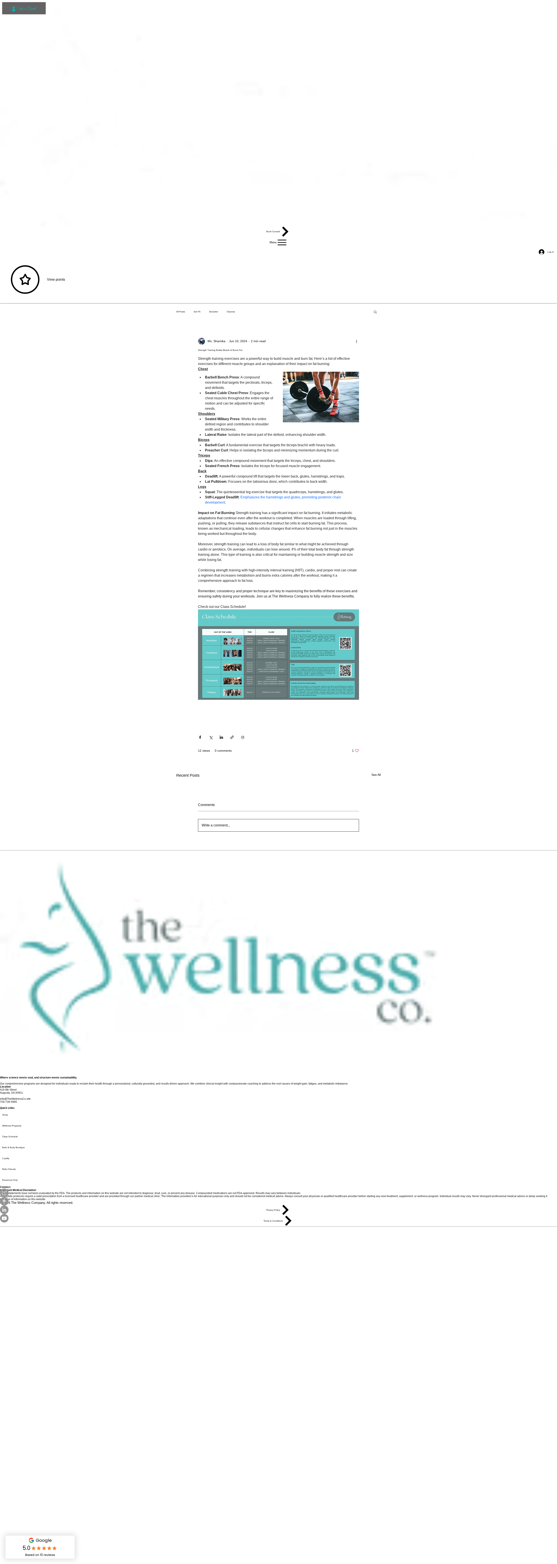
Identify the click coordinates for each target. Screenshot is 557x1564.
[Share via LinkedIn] (221, 737)
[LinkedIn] (278, 1210)
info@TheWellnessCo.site (15, 1098)
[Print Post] (243, 737)
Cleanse (231, 311)
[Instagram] (278, 1193)
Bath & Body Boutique (13, 1147)
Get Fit (197, 311)
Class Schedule (10, 1136)
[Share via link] (232, 737)
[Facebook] (278, 1201)
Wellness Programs (11, 1125)
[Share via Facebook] (200, 737)
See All (376, 774)
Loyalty (5, 1158)
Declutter (213, 311)
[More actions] (356, 341)
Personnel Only (10, 1180)
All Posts (180, 311)
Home (5, 1115)
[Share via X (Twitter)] (211, 737)
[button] (375, 311)
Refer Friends (9, 1169)
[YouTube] (278, 1218)
